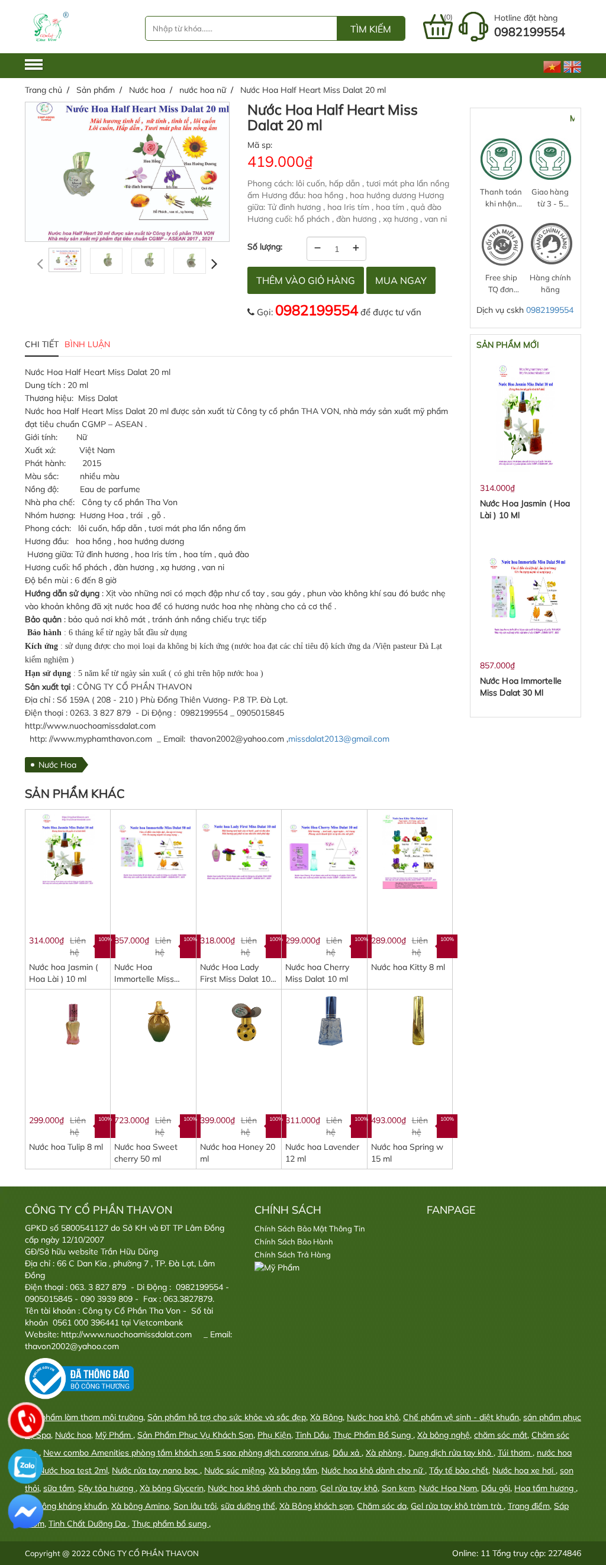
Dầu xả (347, 1452)
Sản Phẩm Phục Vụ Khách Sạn (195, 1435)
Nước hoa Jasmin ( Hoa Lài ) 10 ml (63, 973)
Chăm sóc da (382, 1506)
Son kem (398, 1488)
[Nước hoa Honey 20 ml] (238, 1023)
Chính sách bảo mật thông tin (309, 1228)
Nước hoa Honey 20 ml (237, 1153)
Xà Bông (326, 1417)
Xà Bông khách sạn (316, 1506)
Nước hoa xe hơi (524, 1470)
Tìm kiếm (370, 29)
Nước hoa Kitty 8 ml (408, 967)
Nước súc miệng (234, 1470)
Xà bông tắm (293, 1470)
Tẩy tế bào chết (458, 1470)
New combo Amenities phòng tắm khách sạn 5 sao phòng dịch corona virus (185, 1452)
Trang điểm (529, 1506)
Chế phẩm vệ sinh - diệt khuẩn (461, 1417)
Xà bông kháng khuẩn (66, 1506)
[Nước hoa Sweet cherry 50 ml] (152, 1023)
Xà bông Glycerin (172, 1488)
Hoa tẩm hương (545, 1488)
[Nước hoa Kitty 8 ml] (409, 850)
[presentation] (40, 263)
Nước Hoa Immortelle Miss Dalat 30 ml (144, 973)
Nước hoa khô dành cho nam (262, 1488)
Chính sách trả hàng (292, 1254)
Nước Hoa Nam (448, 1488)
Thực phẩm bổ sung (170, 1523)
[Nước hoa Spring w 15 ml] (409, 1023)
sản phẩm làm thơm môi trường (84, 1417)
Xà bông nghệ (443, 1435)
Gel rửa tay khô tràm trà (457, 1506)
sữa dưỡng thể (248, 1506)
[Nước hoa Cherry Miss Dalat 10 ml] (323, 850)
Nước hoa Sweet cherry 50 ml (146, 1153)
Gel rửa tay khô (349, 1488)
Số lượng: (264, 246)
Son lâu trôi (195, 1506)
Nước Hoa (57, 764)
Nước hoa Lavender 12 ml (322, 1153)
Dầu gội (495, 1488)
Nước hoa (73, 1435)
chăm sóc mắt (500, 1435)
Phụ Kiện (274, 1435)
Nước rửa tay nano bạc (156, 1470)
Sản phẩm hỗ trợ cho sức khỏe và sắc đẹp (226, 1417)
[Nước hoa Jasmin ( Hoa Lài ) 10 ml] (67, 850)
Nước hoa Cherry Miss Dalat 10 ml (317, 973)
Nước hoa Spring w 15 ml (407, 1153)
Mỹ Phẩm (114, 1435)
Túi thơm (515, 1452)
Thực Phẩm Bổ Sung (373, 1435)
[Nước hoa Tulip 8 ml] (67, 1023)
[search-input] (241, 28)
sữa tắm (58, 1488)
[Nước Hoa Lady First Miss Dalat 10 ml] (238, 850)
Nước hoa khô (373, 1417)
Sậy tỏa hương (107, 1488)
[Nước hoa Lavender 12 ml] (323, 1023)
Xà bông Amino (140, 1506)
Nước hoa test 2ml (73, 1470)
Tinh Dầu (312, 1435)
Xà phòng (385, 1452)
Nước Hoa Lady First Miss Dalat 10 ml (235, 973)
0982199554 (316, 310)
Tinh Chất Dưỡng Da (88, 1523)
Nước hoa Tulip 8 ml (66, 1147)
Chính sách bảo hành (293, 1241)
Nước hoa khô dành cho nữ (373, 1470)
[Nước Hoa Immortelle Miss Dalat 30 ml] (152, 850)
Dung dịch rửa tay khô (451, 1452)
